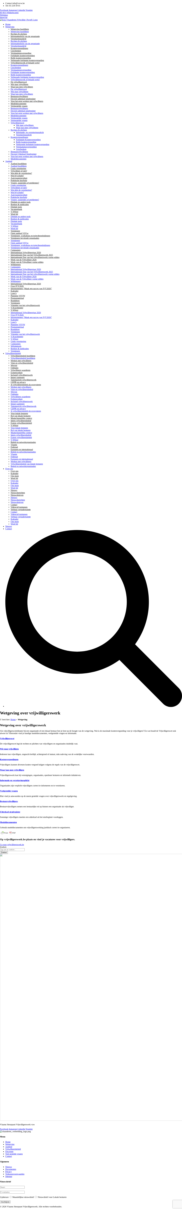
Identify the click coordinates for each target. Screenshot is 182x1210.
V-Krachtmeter (17, 308)
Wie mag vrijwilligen (19, 84)
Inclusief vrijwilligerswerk (22, 375)
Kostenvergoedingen (19, 48)
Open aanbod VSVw (20, 233)
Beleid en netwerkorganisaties (23, 442)
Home (13, 719)
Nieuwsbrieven (17, 495)
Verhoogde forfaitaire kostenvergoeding (27, 60)
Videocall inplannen (19, 507)
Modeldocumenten (18, 103)
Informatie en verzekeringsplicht (14, 780)
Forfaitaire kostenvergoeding (23, 55)
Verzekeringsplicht (18, 39)
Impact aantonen (18, 377)
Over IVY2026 (17, 286)
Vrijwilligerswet (7, 738)
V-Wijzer (14, 212)
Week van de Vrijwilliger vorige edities (27, 262)
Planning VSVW (18, 296)
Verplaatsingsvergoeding (21, 53)
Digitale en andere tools (21, 202)
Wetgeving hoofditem (20, 29)
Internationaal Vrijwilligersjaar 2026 (26, 252)
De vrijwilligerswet (19, 82)
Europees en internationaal (22, 449)
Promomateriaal (17, 298)
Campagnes (16, 250)
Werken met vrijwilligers (21, 360)
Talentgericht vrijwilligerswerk (23, 380)
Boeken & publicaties (20, 204)
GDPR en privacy (18, 382)
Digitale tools (16, 207)
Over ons (14, 471)
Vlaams (14, 445)
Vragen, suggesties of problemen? (25, 183)
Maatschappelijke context (21, 418)
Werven (14, 365)
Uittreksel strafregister (10, 812)
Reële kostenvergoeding (21, 58)
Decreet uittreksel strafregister (23, 99)
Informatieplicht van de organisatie (25, 36)
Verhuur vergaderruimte (21, 509)
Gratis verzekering (18, 168)
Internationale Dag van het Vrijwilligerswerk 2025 (32, 255)
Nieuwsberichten (18, 493)
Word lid (14, 214)
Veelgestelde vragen (19, 106)
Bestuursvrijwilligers (19, 96)
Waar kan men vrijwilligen (22, 87)
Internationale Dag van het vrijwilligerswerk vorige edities (35, 257)
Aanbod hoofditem (19, 164)
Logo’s (14, 293)
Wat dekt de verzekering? (21, 173)
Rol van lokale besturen (21, 416)
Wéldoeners (16, 264)
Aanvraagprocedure (19, 178)
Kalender (14, 291)
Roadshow (15, 300)
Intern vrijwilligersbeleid (21, 421)
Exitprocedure (17, 372)
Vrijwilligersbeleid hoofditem (23, 356)
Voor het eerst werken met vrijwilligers (27, 101)
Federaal (14, 447)
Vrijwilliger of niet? (19, 171)
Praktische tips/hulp (19, 180)
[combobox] (12, 849)
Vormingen (15, 231)
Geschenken (16, 51)
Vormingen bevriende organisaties (25, 238)
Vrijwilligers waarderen (20, 370)
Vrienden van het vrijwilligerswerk (25, 305)
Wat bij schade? (17, 176)
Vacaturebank (16, 209)
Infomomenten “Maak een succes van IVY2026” (31, 288)
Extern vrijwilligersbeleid (21, 423)
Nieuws (14, 490)
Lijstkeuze (4, 1197)
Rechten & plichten (19, 34)
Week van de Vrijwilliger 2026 (24, 260)
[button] (93, 27)
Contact (14, 505)
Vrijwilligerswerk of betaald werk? (25, 63)
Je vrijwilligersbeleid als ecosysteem (26, 384)
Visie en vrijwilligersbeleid (22, 363)
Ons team (15, 476)
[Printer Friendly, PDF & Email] (8, 834)
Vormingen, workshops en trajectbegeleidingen (30, 236)
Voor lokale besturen (19, 413)
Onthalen (14, 368)
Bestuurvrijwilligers (9, 801)
